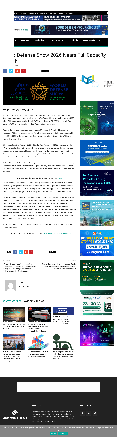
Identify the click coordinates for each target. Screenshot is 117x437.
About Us (23, 13)
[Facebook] (107, 13)
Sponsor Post (63, 13)
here (60, 178)
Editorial (75, 40)
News (14, 40)
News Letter (52, 13)
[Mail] (24, 286)
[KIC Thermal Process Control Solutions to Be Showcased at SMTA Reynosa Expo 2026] (39, 342)
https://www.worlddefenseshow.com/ (57, 233)
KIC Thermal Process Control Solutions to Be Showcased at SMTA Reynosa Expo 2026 (38, 354)
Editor (21, 282)
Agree (53, 433)
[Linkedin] (88, 413)
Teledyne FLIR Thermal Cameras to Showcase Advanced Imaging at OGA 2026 (14, 326)
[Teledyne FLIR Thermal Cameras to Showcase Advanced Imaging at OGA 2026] (14, 314)
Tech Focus (25, 40)
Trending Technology (58, 40)
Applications (40, 40)
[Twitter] (28, 286)
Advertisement (33, 13)
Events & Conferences (91, 40)
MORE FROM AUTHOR (33, 301)
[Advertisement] (39, 241)
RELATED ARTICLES (12, 301)
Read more (63, 433)
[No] (114, 431)
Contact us (72, 13)
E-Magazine (43, 13)
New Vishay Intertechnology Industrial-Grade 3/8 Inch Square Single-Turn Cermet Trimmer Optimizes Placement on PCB (59, 266)
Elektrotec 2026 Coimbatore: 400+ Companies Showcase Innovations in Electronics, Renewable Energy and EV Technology (12, 356)
